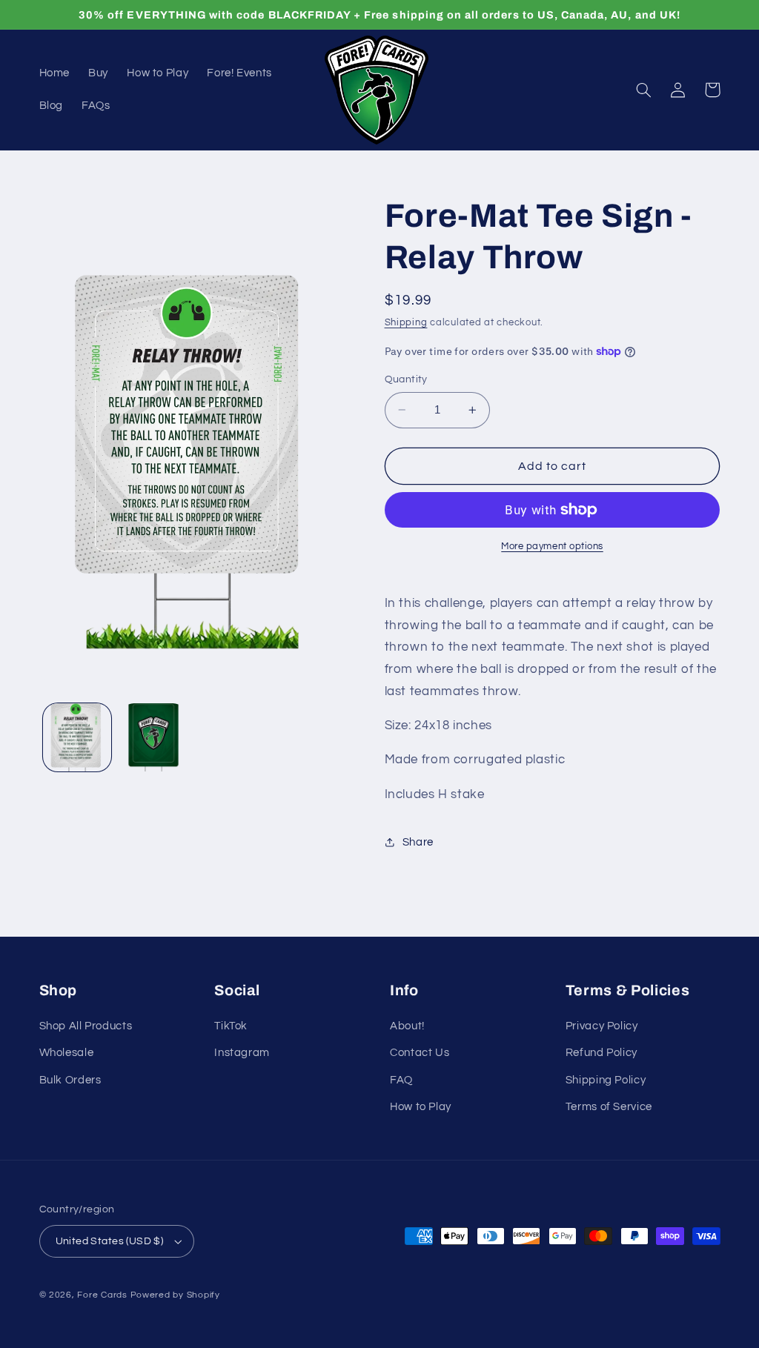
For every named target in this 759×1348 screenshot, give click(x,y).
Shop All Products (86, 1026)
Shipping (406, 323)
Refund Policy (601, 1052)
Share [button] (418, 842)
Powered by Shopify (175, 1295)
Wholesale (66, 1052)
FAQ (401, 1080)
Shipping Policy (606, 1080)
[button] (644, 90)
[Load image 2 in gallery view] (153, 737)
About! (407, 1026)
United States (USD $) (110, 1241)
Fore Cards (102, 1295)
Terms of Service (609, 1106)
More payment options (552, 546)
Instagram (242, 1052)
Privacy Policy (602, 1026)
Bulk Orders (70, 1080)
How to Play (420, 1106)
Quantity (406, 379)
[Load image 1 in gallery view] (77, 737)
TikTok (231, 1026)
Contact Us (419, 1052)
